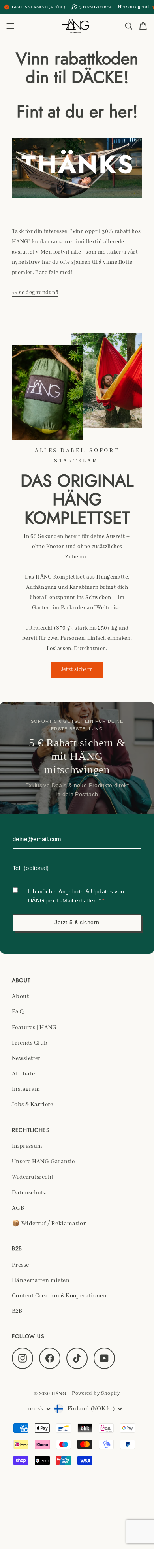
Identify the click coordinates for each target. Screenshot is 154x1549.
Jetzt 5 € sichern (77, 922)
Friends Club (30, 1043)
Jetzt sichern (77, 669)
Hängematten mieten (40, 1280)
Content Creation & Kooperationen (59, 1295)
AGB (18, 1208)
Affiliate (23, 1073)
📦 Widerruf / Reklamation (49, 1223)
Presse (20, 1265)
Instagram (26, 1089)
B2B (17, 1311)
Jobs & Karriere (32, 1104)
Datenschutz (29, 1192)
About (20, 996)
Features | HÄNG (34, 1027)
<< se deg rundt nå (35, 292)
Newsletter (26, 1058)
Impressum (27, 1146)
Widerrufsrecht (32, 1177)
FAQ (18, 1011)
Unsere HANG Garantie (43, 1161)
